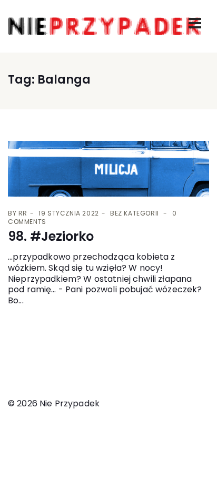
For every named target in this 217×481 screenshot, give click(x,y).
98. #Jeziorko (51, 236)
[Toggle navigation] (195, 23)
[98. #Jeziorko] (108, 169)
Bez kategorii (134, 213)
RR (22, 213)
